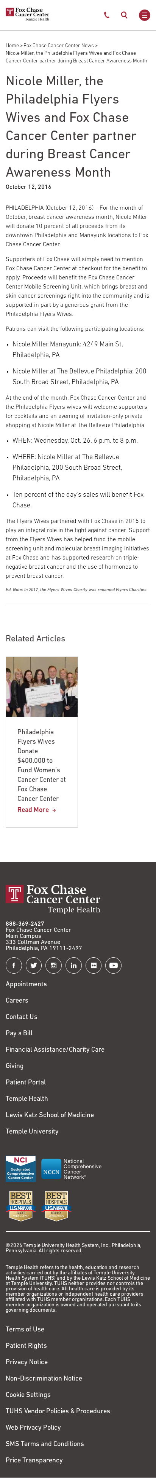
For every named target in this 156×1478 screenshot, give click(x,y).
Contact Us (21, 1017)
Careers (17, 1001)
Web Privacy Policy (33, 1428)
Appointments (26, 984)
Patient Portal (26, 1082)
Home (12, 46)
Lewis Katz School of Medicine (50, 1115)
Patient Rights (26, 1346)
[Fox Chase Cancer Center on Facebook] (14, 965)
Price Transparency (34, 1460)
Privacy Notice (27, 1362)
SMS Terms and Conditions (45, 1444)
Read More (33, 810)
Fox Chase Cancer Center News (58, 46)
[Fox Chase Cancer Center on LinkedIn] (74, 965)
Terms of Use (25, 1330)
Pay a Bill (19, 1033)
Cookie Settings (28, 1395)
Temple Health (27, 1099)
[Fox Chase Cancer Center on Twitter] (34, 965)
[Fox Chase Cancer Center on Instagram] (53, 965)
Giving (15, 1066)
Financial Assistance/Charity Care (55, 1050)
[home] (27, 20)
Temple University (32, 1132)
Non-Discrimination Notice (44, 1379)
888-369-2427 (25, 924)
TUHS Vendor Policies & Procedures (58, 1411)
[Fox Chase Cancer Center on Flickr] (94, 965)
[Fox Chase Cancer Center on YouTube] (113, 965)
